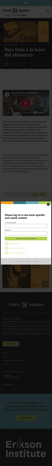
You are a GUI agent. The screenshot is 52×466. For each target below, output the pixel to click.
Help (35, 261)
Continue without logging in (17, 253)
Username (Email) (10, 222)
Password (8, 230)
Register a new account (16, 248)
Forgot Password (14, 243)
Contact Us (19, 261)
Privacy (28, 261)
